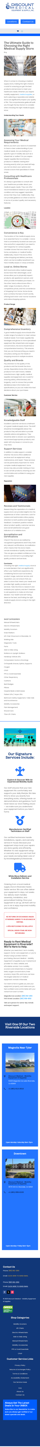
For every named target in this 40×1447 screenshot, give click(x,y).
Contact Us (28, 21)
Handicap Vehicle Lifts (12, 657)
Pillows (6, 687)
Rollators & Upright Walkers (14, 653)
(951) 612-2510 (27, 996)
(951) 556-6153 (25, 998)
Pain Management (11, 707)
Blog (5, 52)
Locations (12, 21)
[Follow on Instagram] (12, 1292)
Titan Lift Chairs (10, 714)
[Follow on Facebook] (4, 1292)
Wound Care (8, 711)
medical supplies (26, 94)
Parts (6, 646)
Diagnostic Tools (10, 643)
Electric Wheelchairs (12, 626)
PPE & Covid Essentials (12, 674)
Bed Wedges (8, 684)
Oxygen (7, 667)
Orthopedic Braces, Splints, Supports (18, 663)
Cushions (7, 681)
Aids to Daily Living (11, 650)
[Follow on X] (8, 1292)
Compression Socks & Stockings (16, 660)
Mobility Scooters (10, 629)
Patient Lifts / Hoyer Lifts (13, 694)
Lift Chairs (20, 1328)
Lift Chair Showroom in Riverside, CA (17, 636)
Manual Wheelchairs (11, 622)
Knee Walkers (9, 633)
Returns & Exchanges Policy (20, 1369)
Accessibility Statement (20, 1378)
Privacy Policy (20, 1365)
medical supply (24, 566)
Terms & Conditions (20, 1374)
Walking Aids (8, 639)
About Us (20, 1392)
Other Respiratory (11, 677)
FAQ (20, 1388)
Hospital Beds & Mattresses (14, 691)
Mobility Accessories (12, 704)
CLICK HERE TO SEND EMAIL (18, 1276)
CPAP (6, 670)
